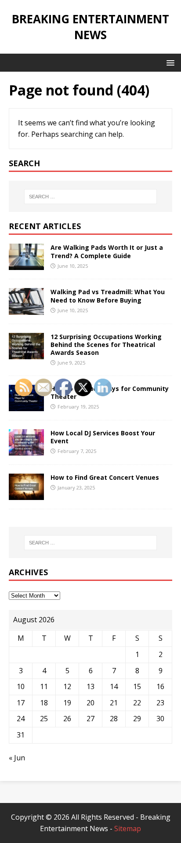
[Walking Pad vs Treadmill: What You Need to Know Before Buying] (26, 309)
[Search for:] (90, 196)
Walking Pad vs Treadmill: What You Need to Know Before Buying (108, 296)
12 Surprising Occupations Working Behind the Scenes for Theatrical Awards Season (106, 344)
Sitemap (127, 828)
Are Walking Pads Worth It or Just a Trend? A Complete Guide (107, 251)
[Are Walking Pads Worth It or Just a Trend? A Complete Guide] (26, 264)
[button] (169, 62)
